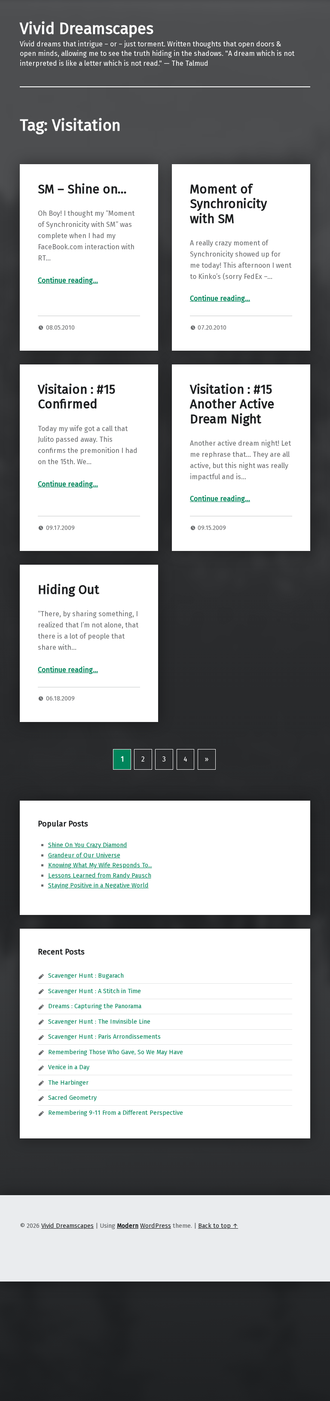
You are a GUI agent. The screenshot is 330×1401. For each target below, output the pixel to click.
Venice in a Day (68, 1067)
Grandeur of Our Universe (84, 855)
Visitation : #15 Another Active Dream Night (232, 404)
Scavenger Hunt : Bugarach (86, 975)
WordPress (155, 1226)
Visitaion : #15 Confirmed (76, 397)
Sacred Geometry (72, 1097)
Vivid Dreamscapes (86, 28)
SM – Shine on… (82, 189)
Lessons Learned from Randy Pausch (99, 875)
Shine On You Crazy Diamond (87, 845)
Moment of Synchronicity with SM (228, 204)
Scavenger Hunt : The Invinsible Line (99, 1021)
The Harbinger (68, 1082)
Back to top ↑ (218, 1226)
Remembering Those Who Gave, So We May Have (115, 1052)
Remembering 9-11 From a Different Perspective (115, 1113)
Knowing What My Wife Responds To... (100, 865)
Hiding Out (68, 589)
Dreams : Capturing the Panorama (94, 1006)
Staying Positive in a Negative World (98, 885)
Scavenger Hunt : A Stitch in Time (94, 991)
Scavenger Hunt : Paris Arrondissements (104, 1036)
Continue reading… (68, 280)
